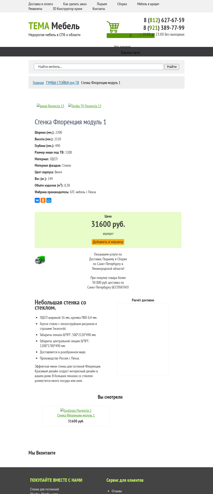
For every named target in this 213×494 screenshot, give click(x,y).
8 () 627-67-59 (164, 20)
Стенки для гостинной (44, 489)
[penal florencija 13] (50, 106)
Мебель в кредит (148, 3)
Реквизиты (35, 8)
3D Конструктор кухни (67, 8)
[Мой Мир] (48, 200)
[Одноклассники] (43, 200)
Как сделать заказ (75, 3)
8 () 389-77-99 (164, 28)
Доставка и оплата (40, 3)
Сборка (122, 3)
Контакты (99, 8)
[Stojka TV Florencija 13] (84, 106)
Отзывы (117, 491)
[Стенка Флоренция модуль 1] (76, 410)
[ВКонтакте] (37, 200)
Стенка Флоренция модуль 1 (76, 415)
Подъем (102, 3)
